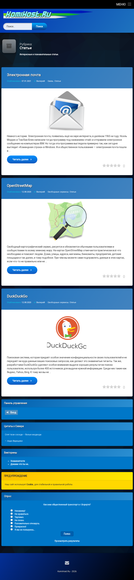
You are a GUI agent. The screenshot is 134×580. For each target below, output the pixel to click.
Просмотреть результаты (67, 541)
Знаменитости (17, 461)
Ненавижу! (20, 511)
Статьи (57, 81)
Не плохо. (19, 520)
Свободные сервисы (58, 192)
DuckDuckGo (17, 296)
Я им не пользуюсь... (25, 530)
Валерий (40, 81)
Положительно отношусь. (27, 523)
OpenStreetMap (19, 186)
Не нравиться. (22, 514)
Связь (50, 81)
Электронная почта (24, 75)
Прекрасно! (20, 526)
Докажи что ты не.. (19, 464)
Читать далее (25, 159)
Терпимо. (19, 517)
